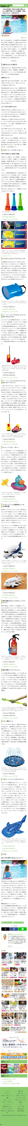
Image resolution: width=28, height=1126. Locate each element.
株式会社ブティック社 (10, 1079)
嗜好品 (20, 1102)
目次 (12, 60)
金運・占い (20, 1093)
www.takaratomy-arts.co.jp (6, 255)
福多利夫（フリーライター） (16, 934)
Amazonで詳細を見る (9, 846)
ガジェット (7, 1093)
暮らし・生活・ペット (7, 922)
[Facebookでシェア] (14, 929)
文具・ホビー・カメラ (18, 922)
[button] (22, 5)
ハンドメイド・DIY (20, 1097)
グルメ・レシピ (7, 1099)
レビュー (7, 1091)
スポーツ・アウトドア (7, 1102)
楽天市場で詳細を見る (9, 216)
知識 (7, 1097)
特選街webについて (7, 1106)
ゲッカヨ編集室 (8, 1081)
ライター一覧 (21, 1106)
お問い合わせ (21, 1108)
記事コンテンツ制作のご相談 (11, 1083)
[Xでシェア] (5, 929)
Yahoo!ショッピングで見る (10, 219)
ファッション (7, 1104)
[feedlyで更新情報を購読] (9, 946)
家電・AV (21, 1091)
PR (20, 1104)
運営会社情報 (21, 1110)
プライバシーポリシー (7, 1108)
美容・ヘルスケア (21, 1095)
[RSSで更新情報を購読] (11, 946)
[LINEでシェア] (22, 929)
